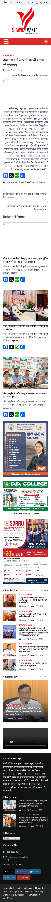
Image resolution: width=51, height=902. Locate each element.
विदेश (41, 801)
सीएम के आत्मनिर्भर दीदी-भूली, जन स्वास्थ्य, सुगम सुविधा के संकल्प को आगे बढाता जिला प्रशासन (25, 260)
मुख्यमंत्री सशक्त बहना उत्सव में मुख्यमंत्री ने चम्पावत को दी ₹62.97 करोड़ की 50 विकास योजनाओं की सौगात (33, 820)
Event (22, 815)
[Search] (46, 41)
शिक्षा (45, 801)
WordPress (7, 898)
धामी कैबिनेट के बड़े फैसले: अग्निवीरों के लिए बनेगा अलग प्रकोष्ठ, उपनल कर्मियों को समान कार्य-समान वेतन (33, 649)
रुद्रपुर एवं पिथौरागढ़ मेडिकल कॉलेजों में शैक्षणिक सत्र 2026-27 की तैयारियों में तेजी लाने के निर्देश (33, 600)
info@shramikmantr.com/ (16, 864)
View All (42, 590)
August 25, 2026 (36, 639)
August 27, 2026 (36, 810)
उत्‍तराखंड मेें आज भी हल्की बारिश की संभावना (28, 182)
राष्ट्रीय (36, 801)
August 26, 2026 (36, 606)
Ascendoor (22, 895)
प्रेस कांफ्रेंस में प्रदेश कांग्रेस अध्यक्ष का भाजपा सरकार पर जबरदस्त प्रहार (25, 395)
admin (7, 70)
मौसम (12, 55)
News (22, 595)
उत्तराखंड (6, 55)
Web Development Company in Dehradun (23, 891)
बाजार (31, 801)
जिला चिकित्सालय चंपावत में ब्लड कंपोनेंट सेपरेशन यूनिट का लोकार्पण (25, 327)
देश (27, 801)
